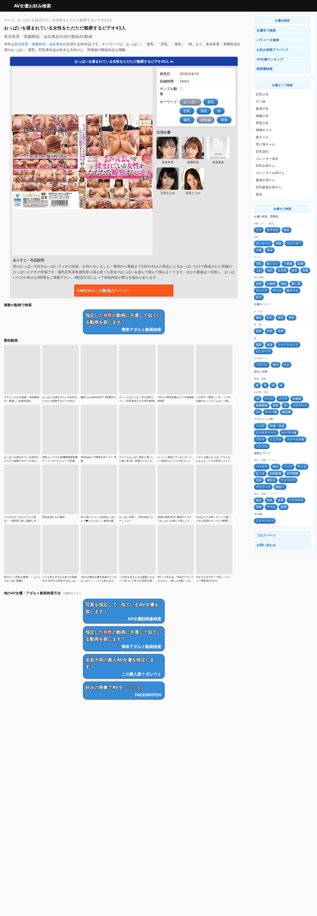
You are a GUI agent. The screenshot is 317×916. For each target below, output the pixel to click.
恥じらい (273, 264)
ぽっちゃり (263, 243)
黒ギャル (292, 290)
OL (286, 405)
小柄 (259, 250)
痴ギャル (262, 137)
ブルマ (260, 439)
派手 (259, 297)
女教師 (296, 399)
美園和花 (39, 44)
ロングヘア (263, 351)
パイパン (262, 365)
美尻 (259, 331)
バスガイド (299, 405)
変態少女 (262, 123)
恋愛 (305, 270)
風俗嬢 (286, 412)
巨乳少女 (262, 94)
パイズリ (262, 466)
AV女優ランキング (270, 59)
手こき (301, 466)
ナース (268, 399)
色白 (276, 365)
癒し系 (295, 284)
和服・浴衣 (277, 426)
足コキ (260, 473)
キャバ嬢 (271, 412)
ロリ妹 (260, 101)
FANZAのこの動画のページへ (104, 290)
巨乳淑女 (262, 151)
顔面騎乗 (276, 473)
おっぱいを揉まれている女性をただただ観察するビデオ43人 (124, 61)
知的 (270, 270)
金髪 (270, 345)
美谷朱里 (21, 44)
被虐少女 (262, 108)
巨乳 (270, 318)
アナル (271, 507)
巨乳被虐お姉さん (269, 187)
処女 (294, 270)
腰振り (280, 487)
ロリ (259, 230)
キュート (262, 290)
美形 (259, 284)
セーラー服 (289, 432)
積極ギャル (264, 130)
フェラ (288, 466)
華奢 (279, 243)
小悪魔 (288, 264)
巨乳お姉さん (265, 165)
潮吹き (271, 480)
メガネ (260, 426)
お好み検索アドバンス (273, 50)
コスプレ (262, 446)
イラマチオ (296, 500)
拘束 (270, 500)
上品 (259, 270)
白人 (287, 365)
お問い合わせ (266, 545)
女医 (276, 405)
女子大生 (273, 230)
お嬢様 (271, 284)
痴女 (259, 194)
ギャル (277, 290)
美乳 (281, 318)
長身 (270, 250)
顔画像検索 (265, 69)
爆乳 (259, 318)
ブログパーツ (266, 535)
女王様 (282, 270)
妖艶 (300, 264)
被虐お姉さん (265, 180)
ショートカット (288, 345)
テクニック (263, 487)
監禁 (284, 507)
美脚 (281, 331)
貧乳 (291, 318)
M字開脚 (292, 473)
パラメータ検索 (268, 40)
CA (258, 412)
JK (258, 399)
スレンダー (294, 243)
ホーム (9, 20)
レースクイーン (266, 432)
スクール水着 (295, 439)
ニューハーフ (265, 521)
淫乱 (259, 264)
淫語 (259, 480)
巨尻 (270, 331)
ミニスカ (276, 439)
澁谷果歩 (56, 44)
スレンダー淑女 (267, 159)
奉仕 (276, 466)
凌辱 (281, 500)
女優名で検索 (266, 30)
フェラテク (288, 480)
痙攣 (259, 507)
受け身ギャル (265, 144)
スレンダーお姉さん (270, 173)
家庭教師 (262, 405)
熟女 (287, 230)
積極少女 (262, 116)
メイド (282, 399)
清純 (284, 284)
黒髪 (259, 345)
